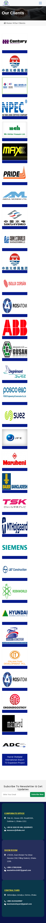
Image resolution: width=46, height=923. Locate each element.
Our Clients (19, 23)
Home (9, 23)
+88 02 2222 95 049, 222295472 (19, 827)
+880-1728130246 (14, 867)
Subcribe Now (37, 794)
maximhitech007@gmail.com (19, 870)
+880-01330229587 (14, 901)
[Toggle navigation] (40, 3)
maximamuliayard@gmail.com (19, 904)
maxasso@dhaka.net (16, 830)
